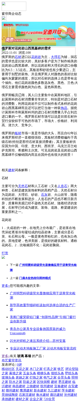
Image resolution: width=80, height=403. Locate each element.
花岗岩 (36, 57)
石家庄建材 (27, 394)
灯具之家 (50, 369)
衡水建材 (42, 394)
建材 (11, 170)
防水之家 (15, 382)
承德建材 (8, 399)
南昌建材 (18, 386)
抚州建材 (46, 386)
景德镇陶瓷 (10, 394)
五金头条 (29, 373)
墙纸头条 (57, 373)
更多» (6, 285)
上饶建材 (32, 386)
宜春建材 (60, 386)
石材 (18, 57)
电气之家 (50, 377)
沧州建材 (70, 394)
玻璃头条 (8, 377)
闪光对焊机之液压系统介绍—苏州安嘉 (38, 341)
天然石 (23, 186)
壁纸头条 (71, 373)
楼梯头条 (43, 373)
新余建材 (40, 390)
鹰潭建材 (26, 390)
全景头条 (64, 377)
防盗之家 (29, 382)
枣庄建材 (64, 382)
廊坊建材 (56, 394)
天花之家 (22, 369)
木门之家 (36, 369)
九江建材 (54, 390)
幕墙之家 (15, 373)
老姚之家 (22, 377)
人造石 (62, 186)
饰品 (64, 108)
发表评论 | (12, 364)
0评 (19, 364)
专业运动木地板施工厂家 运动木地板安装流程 (43, 348)
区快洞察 (43, 382)
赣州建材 (12, 390)
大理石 (56, 57)
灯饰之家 (36, 377)
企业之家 (36, 399)
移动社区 (8, 369)
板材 (18, 133)
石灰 (44, 194)
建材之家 (22, 399)
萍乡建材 (68, 390)
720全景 (49, 399)
